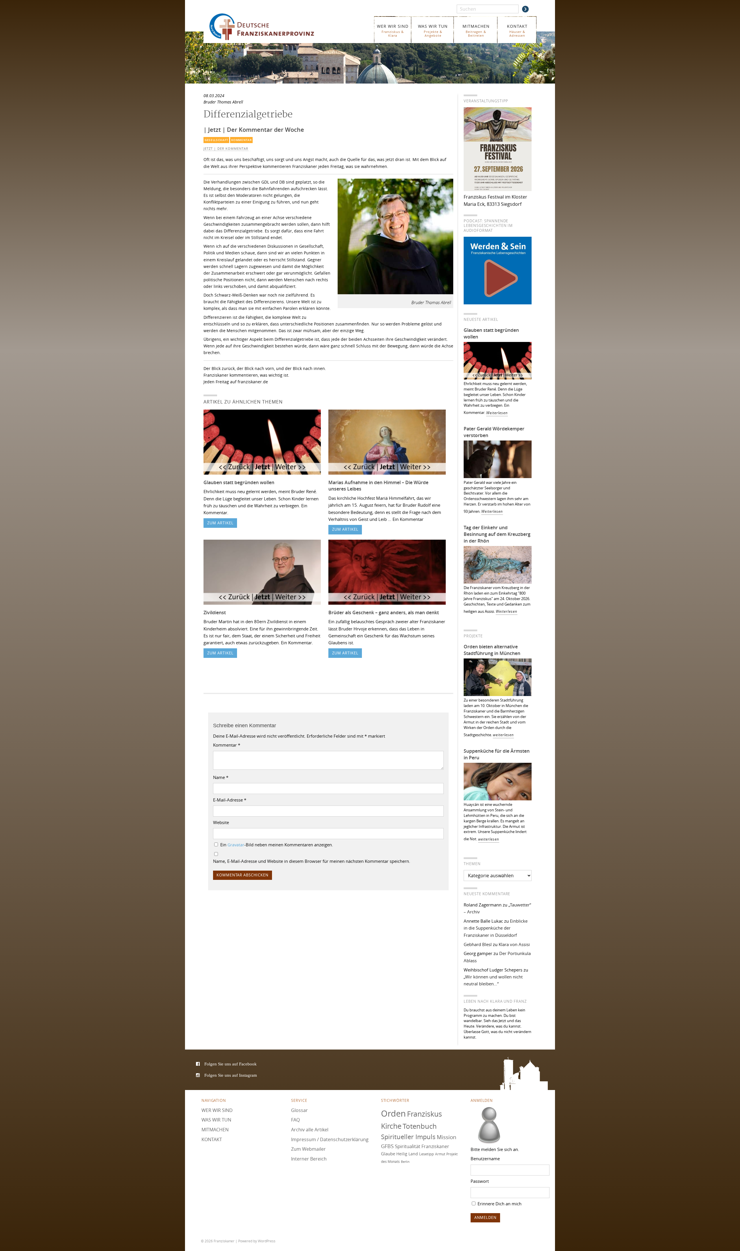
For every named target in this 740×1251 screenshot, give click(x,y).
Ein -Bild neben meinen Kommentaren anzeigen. (276, 844)
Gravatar (235, 844)
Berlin (405, 1162)
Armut (440, 1154)
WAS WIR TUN (433, 30)
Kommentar (241, 140)
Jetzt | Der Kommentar (226, 149)
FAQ (295, 1120)
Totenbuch (420, 1126)
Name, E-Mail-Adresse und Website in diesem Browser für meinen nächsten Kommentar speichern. (311, 861)
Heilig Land (407, 1153)
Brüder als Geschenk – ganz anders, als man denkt (383, 612)
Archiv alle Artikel (309, 1129)
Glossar (299, 1110)
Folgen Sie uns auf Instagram (230, 1075)
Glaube (388, 1153)
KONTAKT (517, 30)
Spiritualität (407, 1146)
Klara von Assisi (514, 944)
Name (220, 777)
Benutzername (485, 1158)
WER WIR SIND (392, 30)
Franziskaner (270, 26)
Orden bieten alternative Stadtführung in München (492, 649)
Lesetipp (426, 1153)
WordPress (266, 1241)
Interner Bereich (309, 1159)
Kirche (391, 1126)
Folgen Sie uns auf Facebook (230, 1064)
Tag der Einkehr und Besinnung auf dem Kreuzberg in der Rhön (497, 534)
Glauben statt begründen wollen (239, 482)
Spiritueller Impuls (408, 1136)
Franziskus (424, 1114)
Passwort (480, 1181)
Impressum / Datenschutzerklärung (330, 1139)
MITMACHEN (476, 30)
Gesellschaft (216, 140)
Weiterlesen (497, 412)
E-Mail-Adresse (229, 800)
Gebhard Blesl (478, 944)
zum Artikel (220, 523)
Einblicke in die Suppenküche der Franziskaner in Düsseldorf (496, 928)
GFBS (387, 1146)
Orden (393, 1113)
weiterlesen (503, 734)
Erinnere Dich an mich (498, 1203)
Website (221, 822)
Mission (446, 1137)
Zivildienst (215, 612)
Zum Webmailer (308, 1149)
